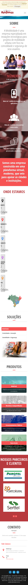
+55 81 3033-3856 (9, 559)
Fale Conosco (5, 544)
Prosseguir (17, 6)
